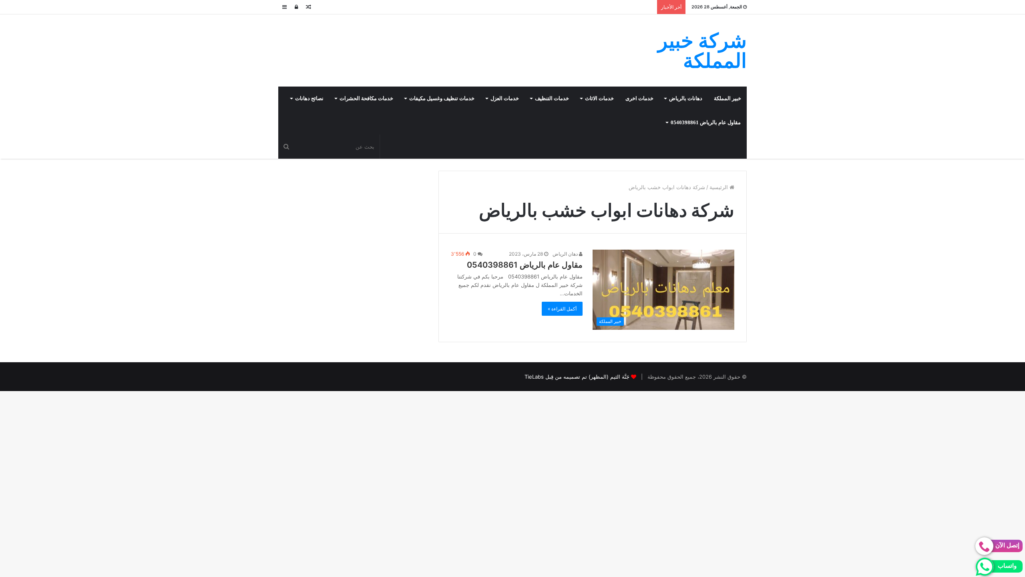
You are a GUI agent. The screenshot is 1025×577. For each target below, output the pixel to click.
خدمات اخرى (639, 98)
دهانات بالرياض (685, 98)
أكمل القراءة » (562, 309)
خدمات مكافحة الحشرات (366, 98)
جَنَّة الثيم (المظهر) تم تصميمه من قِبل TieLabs (577, 376)
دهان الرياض (566, 254)
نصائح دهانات (309, 98)
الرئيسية (719, 187)
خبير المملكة (727, 98)
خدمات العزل (504, 98)
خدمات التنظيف (552, 98)
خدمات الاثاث (599, 98)
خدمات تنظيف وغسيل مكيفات (441, 98)
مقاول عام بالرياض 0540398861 (706, 122)
